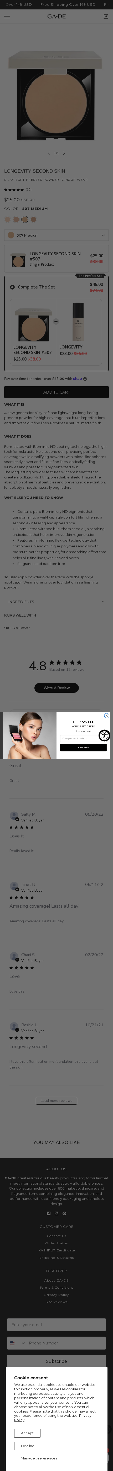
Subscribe (83, 747)
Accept (27, 1433)
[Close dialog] (106, 715)
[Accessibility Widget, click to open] (104, 736)
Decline (27, 1446)
